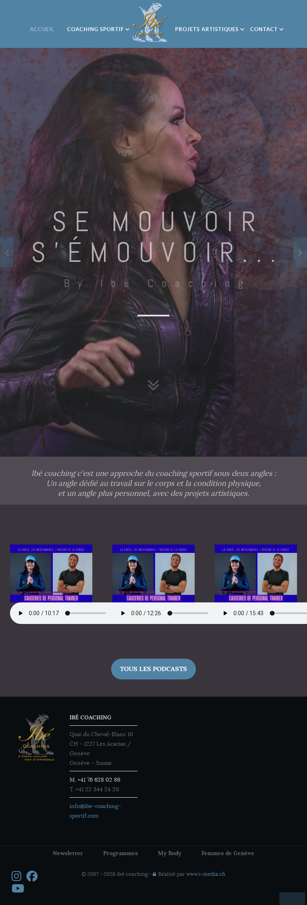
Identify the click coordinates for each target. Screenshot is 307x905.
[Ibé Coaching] (150, 22)
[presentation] (7, 252)
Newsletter (68, 853)
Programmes (120, 853)
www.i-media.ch (205, 874)
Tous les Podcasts (153, 669)
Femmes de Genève (227, 853)
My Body (169, 853)
